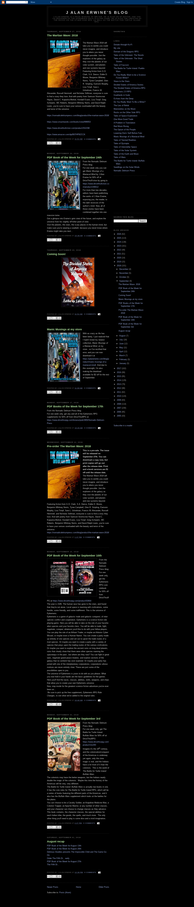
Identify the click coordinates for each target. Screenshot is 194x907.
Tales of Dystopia (121, 143)
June (121, 343)
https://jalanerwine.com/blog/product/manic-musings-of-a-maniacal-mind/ (96, 362)
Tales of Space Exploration (125, 116)
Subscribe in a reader (123, 425)
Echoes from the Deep (123, 98)
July (121, 340)
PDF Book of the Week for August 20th (64, 849)
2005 (119, 416)
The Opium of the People (125, 129)
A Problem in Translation (124, 123)
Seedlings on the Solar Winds (127, 167)
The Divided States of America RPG (129, 88)
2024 (119, 242)
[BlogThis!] (51, 143)
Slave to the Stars (122, 81)
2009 (119, 400)
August (122, 336)
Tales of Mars (120, 157)
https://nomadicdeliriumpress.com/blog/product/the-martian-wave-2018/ (78, 532)
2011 (119, 392)
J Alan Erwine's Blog (97, 12)
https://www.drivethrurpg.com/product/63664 (72, 601)
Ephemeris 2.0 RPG (122, 91)
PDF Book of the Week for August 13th (64, 846)
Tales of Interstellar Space (125, 147)
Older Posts (104, 887)
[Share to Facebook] (57, 143)
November (124, 273)
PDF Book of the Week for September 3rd (73, 718)
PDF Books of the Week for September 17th (75, 406)
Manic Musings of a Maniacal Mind (129, 136)
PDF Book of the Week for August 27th (64, 861)
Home (78, 887)
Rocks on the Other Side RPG (127, 112)
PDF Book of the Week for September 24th (74, 157)
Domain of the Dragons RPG (126, 51)
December (124, 269)
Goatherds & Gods (122, 95)
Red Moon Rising (121, 126)
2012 (119, 388)
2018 (119, 265)
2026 (119, 234)
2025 (119, 238)
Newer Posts (52, 887)
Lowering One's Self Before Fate (128, 133)
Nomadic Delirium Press (124, 170)
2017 (119, 368)
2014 (119, 380)
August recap (55, 841)
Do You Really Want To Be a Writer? (130, 102)
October (123, 277)
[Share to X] (54, 143)
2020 (119, 258)
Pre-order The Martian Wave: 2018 (69, 446)
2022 (119, 250)
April (121, 351)
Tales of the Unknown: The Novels (129, 55)
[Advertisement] (129, 194)
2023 (119, 246)
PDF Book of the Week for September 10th (74, 555)
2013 (119, 384)
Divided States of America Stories (128, 85)
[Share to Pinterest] (59, 143)
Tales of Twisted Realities (125, 140)
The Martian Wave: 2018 (62, 35)
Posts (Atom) (65, 892)
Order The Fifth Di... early (58, 858)
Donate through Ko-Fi (123, 44)
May (121, 347)
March (122, 355)
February (123, 359)
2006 (119, 412)
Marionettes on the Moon (124, 109)
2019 (119, 262)
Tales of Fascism (121, 65)
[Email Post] (98, 139)
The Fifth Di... (53, 864)
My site (117, 48)
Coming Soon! (56, 254)
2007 (119, 408)
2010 (119, 396)
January (123, 363)
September (124, 281)
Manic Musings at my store (64, 329)
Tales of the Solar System (125, 150)
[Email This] (48, 143)
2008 (119, 404)
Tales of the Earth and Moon (126, 154)
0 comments (90, 139)
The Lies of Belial (121, 105)
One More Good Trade (123, 119)
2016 (119, 372)
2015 (119, 376)
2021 (119, 254)
